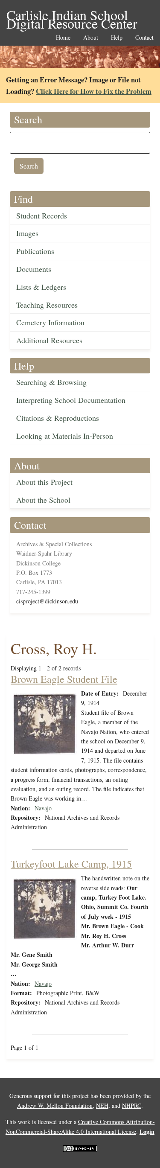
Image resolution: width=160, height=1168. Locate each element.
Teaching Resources (47, 305)
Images (27, 233)
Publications (35, 251)
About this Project (44, 482)
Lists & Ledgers (41, 287)
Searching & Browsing (51, 382)
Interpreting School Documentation (70, 400)
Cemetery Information (50, 322)
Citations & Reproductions (57, 418)
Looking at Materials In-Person (64, 436)
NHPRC (131, 1105)
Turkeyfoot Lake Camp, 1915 (71, 864)
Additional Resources (49, 340)
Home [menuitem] (63, 37)
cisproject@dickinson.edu (47, 601)
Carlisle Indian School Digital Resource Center (71, 16)
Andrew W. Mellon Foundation (55, 1105)
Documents (33, 269)
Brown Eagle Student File (64, 679)
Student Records (41, 215)
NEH (102, 1105)
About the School (43, 500)
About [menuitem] (90, 37)
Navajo (43, 808)
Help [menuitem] (116, 37)
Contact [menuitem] (144, 37)
